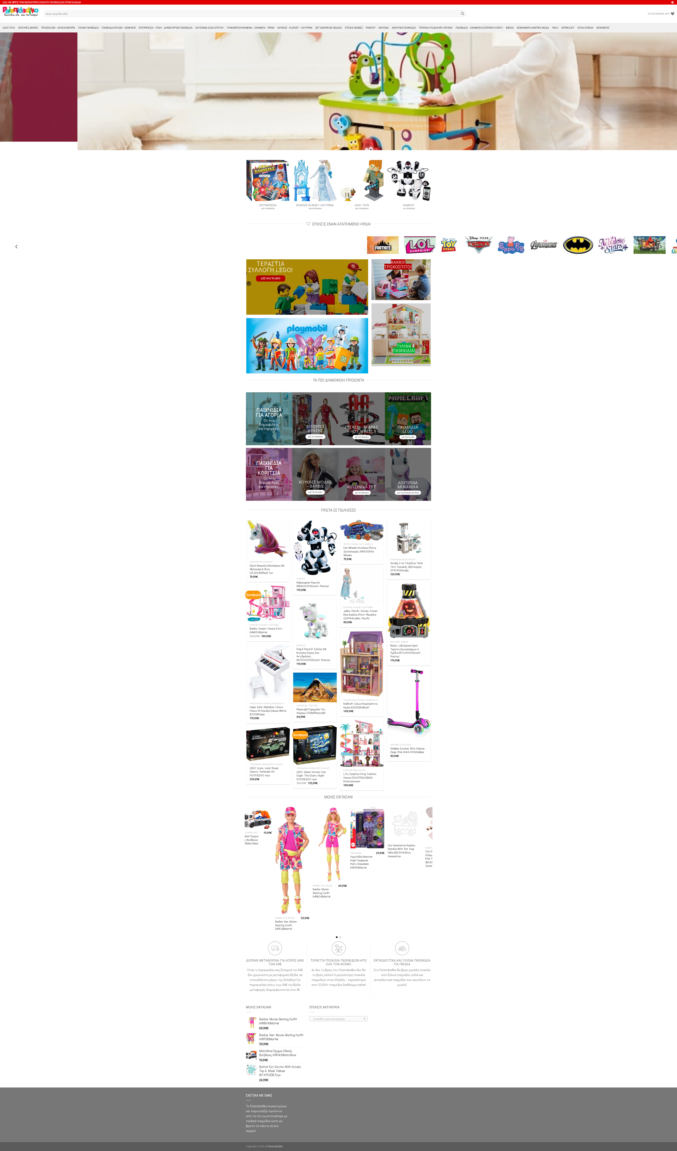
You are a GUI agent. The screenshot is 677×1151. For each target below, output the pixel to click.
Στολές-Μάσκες (354, 27)
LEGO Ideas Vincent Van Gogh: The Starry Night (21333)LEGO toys (311, 767)
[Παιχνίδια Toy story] (617, 236)
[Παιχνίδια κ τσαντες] (483, 236)
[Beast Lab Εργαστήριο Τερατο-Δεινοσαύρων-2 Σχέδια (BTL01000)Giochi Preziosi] (409, 602)
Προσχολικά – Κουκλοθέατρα (58, 27)
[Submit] (462, 13)
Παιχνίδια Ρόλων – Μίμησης (119, 27)
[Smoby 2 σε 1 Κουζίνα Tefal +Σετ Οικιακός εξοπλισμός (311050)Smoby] (409, 529)
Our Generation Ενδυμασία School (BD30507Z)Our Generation (316, 843)
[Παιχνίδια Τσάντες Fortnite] (549, 236)
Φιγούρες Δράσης (28, 27)
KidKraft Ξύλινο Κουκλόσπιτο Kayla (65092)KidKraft (360, 697)
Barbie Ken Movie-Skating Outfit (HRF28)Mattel (430, 916)
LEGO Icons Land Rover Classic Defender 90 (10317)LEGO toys (264, 763)
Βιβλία (510, 27)
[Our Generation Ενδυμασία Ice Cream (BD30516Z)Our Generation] (286, 814)
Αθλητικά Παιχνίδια (404, 27)
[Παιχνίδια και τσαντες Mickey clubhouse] (516, 236)
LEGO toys (9, 27)
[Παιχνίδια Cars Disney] (645, 236)
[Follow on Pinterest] (672, 2)
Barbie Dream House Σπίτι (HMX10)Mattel (266, 622)
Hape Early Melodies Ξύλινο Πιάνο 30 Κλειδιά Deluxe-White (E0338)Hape (268, 702)
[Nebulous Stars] (447, 236)
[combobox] (338, 1010)
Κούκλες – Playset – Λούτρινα (294, 27)
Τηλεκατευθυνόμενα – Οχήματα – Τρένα (250, 27)
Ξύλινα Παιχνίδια (88, 27)
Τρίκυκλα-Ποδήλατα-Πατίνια (436, 27)
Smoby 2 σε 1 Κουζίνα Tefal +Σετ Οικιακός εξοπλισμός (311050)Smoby (406, 558)
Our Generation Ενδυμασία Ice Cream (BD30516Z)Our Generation (277, 844)
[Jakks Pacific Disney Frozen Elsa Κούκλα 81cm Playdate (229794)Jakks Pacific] (362, 577)
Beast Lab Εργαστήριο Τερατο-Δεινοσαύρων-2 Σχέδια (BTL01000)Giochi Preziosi (405, 642)
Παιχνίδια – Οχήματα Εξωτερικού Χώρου (479, 27)
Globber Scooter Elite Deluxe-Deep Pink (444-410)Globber (407, 741)
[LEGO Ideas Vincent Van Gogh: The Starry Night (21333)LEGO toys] (315, 736)
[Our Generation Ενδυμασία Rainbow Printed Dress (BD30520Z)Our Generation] (248, 815)
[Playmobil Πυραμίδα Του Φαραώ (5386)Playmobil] (315, 679)
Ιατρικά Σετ (567, 27)
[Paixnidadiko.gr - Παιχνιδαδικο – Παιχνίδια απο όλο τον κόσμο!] (21, 14)
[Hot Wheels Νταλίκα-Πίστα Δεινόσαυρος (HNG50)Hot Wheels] (362, 521)
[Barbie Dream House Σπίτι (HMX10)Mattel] (268, 595)
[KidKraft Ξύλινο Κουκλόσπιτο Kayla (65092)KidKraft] (362, 655)
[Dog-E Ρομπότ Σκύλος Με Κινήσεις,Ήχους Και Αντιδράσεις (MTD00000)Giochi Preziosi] (315, 612)
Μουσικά (384, 27)
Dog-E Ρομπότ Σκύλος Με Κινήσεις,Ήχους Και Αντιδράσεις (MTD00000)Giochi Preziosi (313, 646)
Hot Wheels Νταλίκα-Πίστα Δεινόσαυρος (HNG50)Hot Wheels (359, 542)
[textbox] (337, 1010)
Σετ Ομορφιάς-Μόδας (328, 27)
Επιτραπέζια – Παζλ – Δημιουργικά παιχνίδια (165, 27)
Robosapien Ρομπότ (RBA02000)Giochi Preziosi (313, 575)
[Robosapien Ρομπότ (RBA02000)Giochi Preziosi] (315, 539)
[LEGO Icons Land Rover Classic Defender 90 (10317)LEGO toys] (268, 735)
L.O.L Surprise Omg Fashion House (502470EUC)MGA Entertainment (359, 769)
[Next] (659, 87)
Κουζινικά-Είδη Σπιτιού (210, 27)
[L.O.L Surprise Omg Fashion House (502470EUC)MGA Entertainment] (362, 735)
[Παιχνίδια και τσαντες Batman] (411, 236)
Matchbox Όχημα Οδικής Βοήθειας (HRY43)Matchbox (391, 831)
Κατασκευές (602, 27)
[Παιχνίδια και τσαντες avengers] (377, 236)
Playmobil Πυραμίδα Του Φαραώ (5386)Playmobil (311, 702)
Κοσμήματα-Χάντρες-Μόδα (533, 27)
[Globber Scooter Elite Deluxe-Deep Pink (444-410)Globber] (409, 696)
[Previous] (18, 87)
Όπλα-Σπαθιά (585, 27)
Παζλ (555, 27)
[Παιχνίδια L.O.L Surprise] (586, 236)
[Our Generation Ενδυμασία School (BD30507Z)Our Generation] (323, 814)
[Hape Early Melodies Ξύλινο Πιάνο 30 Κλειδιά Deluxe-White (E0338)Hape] (268, 664)
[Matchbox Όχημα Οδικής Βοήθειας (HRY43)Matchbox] (398, 809)
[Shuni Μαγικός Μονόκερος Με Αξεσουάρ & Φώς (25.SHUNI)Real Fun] (268, 530)
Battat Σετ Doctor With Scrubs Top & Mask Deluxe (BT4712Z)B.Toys (354, 847)
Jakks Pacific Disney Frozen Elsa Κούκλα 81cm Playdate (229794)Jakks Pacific (360, 606)
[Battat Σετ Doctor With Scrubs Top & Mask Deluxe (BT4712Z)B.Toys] (361, 816)
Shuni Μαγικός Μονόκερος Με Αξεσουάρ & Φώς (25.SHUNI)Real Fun (267, 560)
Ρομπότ (371, 27)
